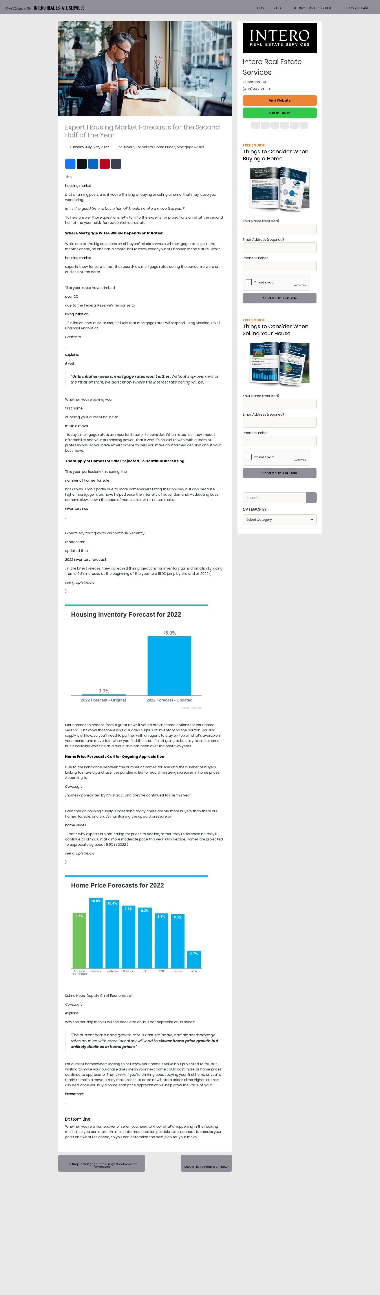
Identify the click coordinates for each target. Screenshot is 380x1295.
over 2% (71, 296)
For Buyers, (126, 147)
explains (72, 354)
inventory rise (76, 508)
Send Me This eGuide (279, 298)
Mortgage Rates (190, 147)
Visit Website (280, 100)
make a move (76, 425)
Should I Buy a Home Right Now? (206, 1167)
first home (74, 408)
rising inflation (77, 314)
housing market (78, 185)
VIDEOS (279, 8)
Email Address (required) (263, 239)
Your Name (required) (261, 221)
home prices (75, 825)
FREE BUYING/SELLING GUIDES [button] (312, 8)
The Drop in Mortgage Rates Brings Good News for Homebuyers (101, 1165)
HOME (261, 8)
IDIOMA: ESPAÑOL (358, 8)
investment (75, 1093)
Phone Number (255, 258)
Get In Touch (279, 113)
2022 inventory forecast (85, 559)
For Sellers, (144, 147)
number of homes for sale (87, 480)
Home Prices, (165, 147)
